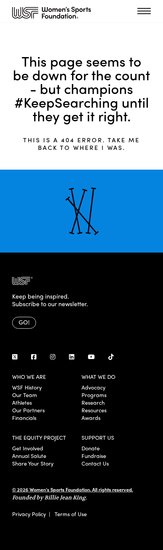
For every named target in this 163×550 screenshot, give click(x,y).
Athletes (22, 402)
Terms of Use (71, 514)
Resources (94, 410)
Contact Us (95, 463)
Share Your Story (32, 463)
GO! (24, 322)
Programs (94, 395)
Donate (91, 448)
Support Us (98, 437)
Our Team (24, 395)
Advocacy (93, 387)
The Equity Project (39, 437)
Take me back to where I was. (89, 143)
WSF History (27, 387)
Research (93, 402)
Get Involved (27, 448)
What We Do (98, 376)
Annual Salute (29, 455)
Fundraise (94, 455)
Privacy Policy (29, 514)
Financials (24, 417)
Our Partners (28, 410)
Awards (91, 417)
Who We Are (29, 376)
